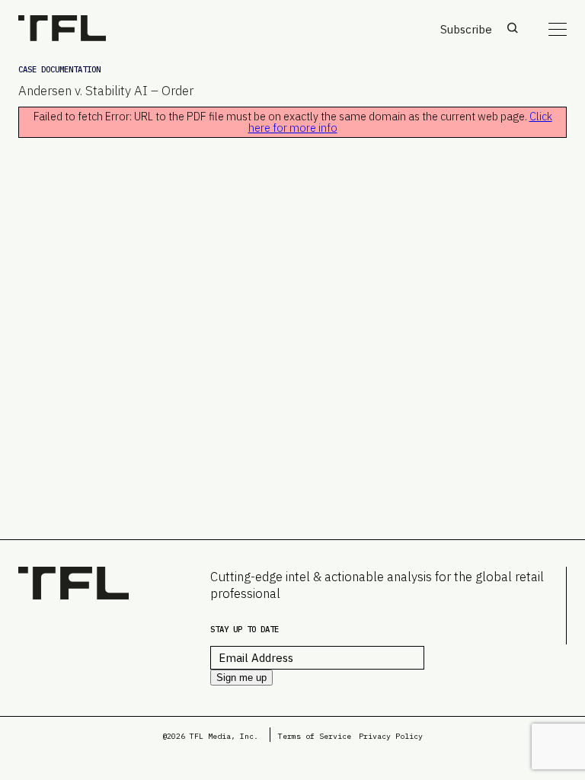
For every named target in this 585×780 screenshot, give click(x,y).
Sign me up (241, 677)
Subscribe (466, 29)
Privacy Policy (391, 736)
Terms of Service (314, 736)
